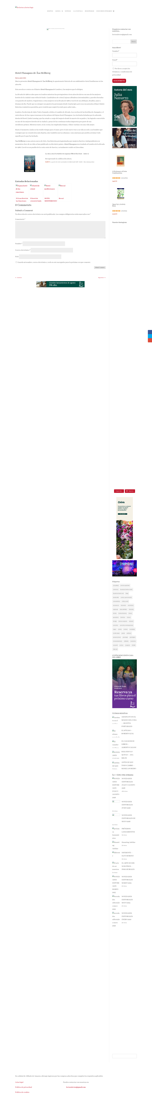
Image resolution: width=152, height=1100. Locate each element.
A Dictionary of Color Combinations (119, 172)
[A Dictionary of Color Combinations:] (120, 161)
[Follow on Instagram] (131, 1082)
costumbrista (116, 601)
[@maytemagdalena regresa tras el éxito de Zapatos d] (131, 357)
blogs (127, 593)
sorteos (121, 645)
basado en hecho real (118, 593)
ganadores (115, 617)
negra (114, 629)
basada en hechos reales (126, 589)
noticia (120, 629)
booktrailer (116, 597)
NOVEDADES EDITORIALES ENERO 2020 (127, 916)
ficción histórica (122, 613)
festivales (131, 609)
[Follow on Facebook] (122, 1082)
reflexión (126, 641)
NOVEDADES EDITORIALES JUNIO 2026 (127, 805)
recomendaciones (117, 641)
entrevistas (130, 605)
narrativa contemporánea (126, 625)
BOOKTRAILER (89, 11)
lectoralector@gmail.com (76, 1087)
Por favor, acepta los (122, 72)
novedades (132, 629)
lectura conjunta (123, 621)
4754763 (124, 178)
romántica (133, 641)
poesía (123, 633)
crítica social (125, 601)
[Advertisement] (124, 962)
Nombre (18, 244)
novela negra (116, 633)
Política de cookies (22, 1092)
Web (17, 257)
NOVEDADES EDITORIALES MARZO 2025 (127, 880)
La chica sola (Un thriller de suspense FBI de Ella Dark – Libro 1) (67, 154)
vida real (115, 649)
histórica (122, 617)
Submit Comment (100, 267)
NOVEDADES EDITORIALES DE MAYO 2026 (128, 818)
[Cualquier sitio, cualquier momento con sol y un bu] (118, 235)
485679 (124, 211)
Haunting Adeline (128, 842)
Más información (89, 162)
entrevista (123, 605)
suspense (127, 645)
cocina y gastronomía (126, 597)
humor (129, 617)
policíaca (129, 633)
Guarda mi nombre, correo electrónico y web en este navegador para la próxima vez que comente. (54, 262)
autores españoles (125, 585)
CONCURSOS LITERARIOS (104, 11)
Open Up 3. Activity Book (118, 205)
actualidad (115, 585)
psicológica (132, 637)
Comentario (20, 219)
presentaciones (117, 637)
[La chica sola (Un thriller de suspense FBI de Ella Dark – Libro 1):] (29, 164)
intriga (115, 621)
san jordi (115, 645)
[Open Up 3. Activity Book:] (120, 194)
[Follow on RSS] (135, 1082)
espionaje (115, 609)
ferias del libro (123, 609)
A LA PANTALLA (78, 11)
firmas (130, 613)
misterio (131, 621)
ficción (115, 613)
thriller (133, 645)
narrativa (115, 625)
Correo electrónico (22, 250)
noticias (126, 629)
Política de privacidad (23, 1087)
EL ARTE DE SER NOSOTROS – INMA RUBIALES (128, 866)
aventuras (115, 589)
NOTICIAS (68, 11)
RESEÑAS (50, 11)
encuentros (116, 605)
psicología (125, 637)
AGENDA (57, 11)
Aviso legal (19, 1082)
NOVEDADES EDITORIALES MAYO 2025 (127, 899)
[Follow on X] (127, 1082)
